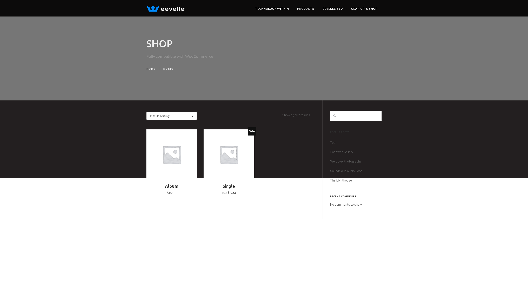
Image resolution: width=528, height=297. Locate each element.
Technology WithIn (272, 8)
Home (151, 68)
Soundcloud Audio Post (346, 171)
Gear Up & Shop (364, 8)
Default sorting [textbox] (159, 116)
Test (333, 142)
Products (305, 8)
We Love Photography (345, 161)
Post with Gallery (341, 152)
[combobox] (171, 116)
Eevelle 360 (333, 8)
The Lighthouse (341, 180)
